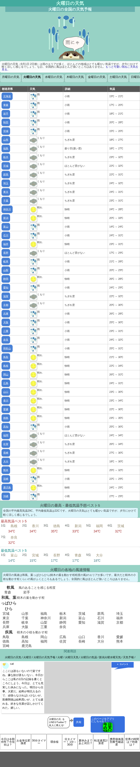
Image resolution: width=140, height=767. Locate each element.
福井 (5, 244)
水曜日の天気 (53, 77)
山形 (5, 139)
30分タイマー (39, 742)
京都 (5, 304)
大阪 (5, 322)
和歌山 (7, 348)
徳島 (5, 417)
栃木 (5, 157)
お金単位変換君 (23, 742)
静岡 (5, 278)
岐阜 (5, 261)
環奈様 (54, 741)
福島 (5, 148)
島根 (5, 365)
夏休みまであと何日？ (85, 742)
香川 (5, 400)
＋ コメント (122, 664)
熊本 (5, 470)
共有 (78, 722)
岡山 (5, 374)
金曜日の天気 (96, 77)
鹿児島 (7, 487)
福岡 (5, 435)
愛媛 (5, 409)
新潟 (5, 218)
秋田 (5, 122)
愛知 (5, 287)
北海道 (7, 96)
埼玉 (5, 183)
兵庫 (5, 313)
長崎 (5, 452)
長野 (5, 252)
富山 (5, 226)
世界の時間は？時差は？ (132, 742)
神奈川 (7, 209)
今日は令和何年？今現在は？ (8, 742)
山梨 (5, 270)
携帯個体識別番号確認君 (116, 742)
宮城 (5, 131)
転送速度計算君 (101, 742)
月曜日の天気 (10, 77)
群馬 (5, 174)
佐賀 (5, 444)
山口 (5, 391)
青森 (5, 104)
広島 (5, 383)
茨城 (5, 165)
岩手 (5, 113)
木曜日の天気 (75, 77)
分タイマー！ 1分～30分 (69, 742)
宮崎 (5, 478)
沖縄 (5, 496)
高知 (5, 426)
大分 (5, 461)
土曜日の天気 (118, 77)
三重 (5, 331)
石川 (5, 235)
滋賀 (5, 296)
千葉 (5, 200)
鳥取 (5, 357)
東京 (5, 191)
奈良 (5, 339)
